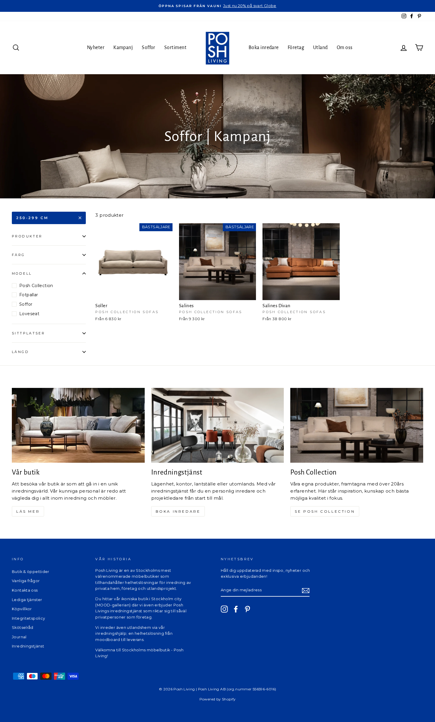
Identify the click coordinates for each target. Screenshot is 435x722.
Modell (22, 273)
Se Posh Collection (325, 511)
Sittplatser (28, 333)
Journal (19, 637)
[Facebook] (235, 609)
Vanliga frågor (26, 581)
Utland (320, 47)
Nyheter (95, 47)
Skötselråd (22, 627)
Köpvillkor (22, 609)
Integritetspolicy (28, 618)
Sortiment (175, 47)
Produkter (27, 236)
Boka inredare (264, 47)
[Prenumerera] (306, 590)
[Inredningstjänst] (217, 425)
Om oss (345, 47)
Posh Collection (36, 285)
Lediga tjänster (27, 600)
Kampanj (123, 47)
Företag (296, 47)
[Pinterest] (247, 609)
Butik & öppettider (30, 571)
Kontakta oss (25, 590)
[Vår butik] (78, 425)
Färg (18, 255)
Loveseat (29, 313)
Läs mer (28, 511)
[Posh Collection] (356, 425)
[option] (217, 6)
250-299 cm (32, 218)
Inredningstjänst (28, 646)
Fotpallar (28, 294)
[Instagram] (224, 609)
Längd (20, 352)
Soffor (148, 47)
